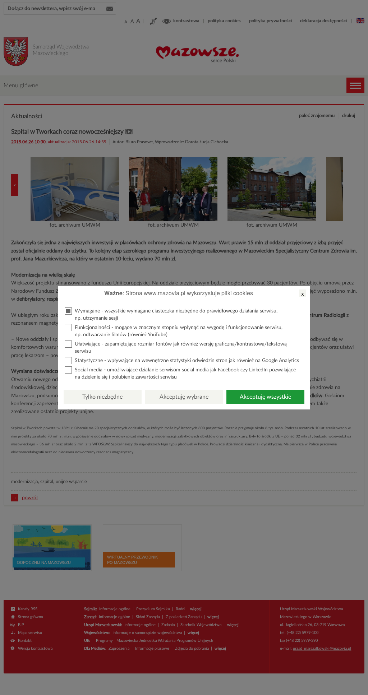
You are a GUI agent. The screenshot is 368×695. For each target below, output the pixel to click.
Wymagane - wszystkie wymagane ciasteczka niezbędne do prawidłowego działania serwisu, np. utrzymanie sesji (176, 315)
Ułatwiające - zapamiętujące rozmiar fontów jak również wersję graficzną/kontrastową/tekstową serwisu (181, 348)
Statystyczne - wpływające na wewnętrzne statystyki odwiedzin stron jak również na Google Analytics (187, 360)
